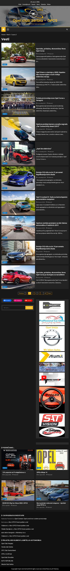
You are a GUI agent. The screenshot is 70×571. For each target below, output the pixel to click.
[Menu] (8, 29)
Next (49, 293)
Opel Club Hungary (7, 543)
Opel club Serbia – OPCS (35, 20)
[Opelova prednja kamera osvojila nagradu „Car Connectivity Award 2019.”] (18, 129)
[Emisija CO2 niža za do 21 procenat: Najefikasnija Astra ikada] (18, 178)
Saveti (33, 4)
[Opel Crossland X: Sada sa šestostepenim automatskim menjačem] (18, 203)
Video (49, 4)
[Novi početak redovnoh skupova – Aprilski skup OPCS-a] (52, 490)
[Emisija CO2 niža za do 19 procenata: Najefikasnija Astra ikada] (18, 252)
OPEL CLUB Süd (6, 554)
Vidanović (51, 53)
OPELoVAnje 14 (42, 472)
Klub (20, 4)
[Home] (3, 29)
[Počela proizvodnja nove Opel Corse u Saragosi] (18, 104)
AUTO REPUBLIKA (7, 561)
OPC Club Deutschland (8, 550)
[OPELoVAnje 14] (52, 460)
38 (45, 293)
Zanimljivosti (26, 4)
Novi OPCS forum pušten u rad (18, 522)
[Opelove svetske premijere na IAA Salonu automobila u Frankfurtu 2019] (18, 228)
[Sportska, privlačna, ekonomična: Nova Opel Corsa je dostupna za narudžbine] (18, 277)
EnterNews (46, 569)
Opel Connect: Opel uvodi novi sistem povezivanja (30, 519)
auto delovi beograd (7, 532)
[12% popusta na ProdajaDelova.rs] (17, 460)
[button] (8, 29)
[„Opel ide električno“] (18, 153)
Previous (21, 293)
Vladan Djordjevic (6, 529)
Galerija (43, 4)
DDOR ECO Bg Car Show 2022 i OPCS (15, 503)
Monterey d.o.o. (21, 532)
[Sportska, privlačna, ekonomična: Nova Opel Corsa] (18, 54)
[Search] (67, 29)
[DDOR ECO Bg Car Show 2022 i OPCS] (17, 490)
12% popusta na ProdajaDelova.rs (14, 472)
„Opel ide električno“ (43, 149)
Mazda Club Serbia (7, 564)
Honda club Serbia (7, 547)
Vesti (38, 4)
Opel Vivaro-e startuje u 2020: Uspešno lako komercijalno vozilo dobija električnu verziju (50, 74)
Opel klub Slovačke (7, 557)
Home (3, 34)
